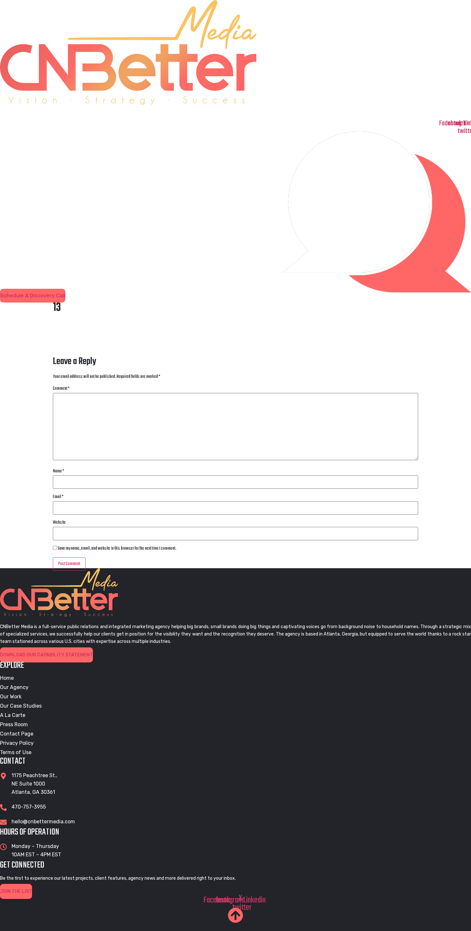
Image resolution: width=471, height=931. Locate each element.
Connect (432, 112)
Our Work (160, 112)
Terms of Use (15, 752)
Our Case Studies (231, 112)
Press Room (369, 112)
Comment (61, 388)
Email (58, 497)
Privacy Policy (17, 743)
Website (59, 522)
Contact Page (16, 733)
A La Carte (12, 715)
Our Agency (95, 112)
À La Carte (303, 112)
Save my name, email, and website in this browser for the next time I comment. (117, 548)
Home (35, 112)
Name (58, 471)
